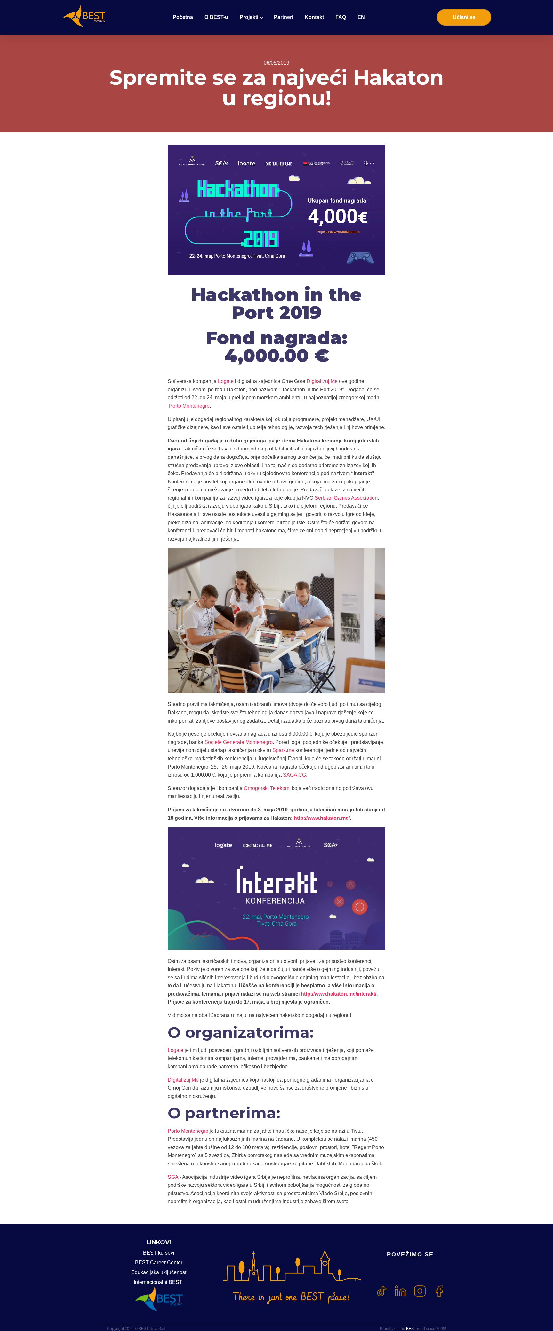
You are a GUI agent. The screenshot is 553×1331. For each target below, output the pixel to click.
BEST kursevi (158, 1253)
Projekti (249, 17)
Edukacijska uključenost (158, 1272)
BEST (411, 1329)
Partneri (283, 17)
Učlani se (464, 17)
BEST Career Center (158, 1262)
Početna (183, 17)
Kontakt (314, 17)
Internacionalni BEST (159, 1282)
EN (361, 17)
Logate (225, 381)
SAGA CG (294, 775)
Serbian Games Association (346, 498)
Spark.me (283, 750)
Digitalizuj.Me (321, 381)
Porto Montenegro (189, 406)
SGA (173, 1177)
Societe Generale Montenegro (238, 742)
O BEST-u (216, 17)
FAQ (340, 17)
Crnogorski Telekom (266, 788)
